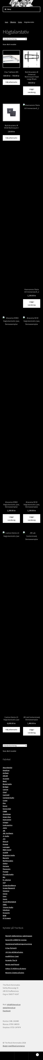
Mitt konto (7, 1056)
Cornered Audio (8, 798)
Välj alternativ (11, 82)
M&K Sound (7, 850)
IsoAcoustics (7, 825)
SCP (4, 883)
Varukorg (33, 1054)
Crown (5, 800)
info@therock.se (14, 1004)
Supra (5, 899)
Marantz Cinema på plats (14, 973)
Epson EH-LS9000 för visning (15, 940)
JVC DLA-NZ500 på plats (14, 952)
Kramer (5, 844)
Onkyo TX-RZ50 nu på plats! (15, 968)
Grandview (7, 814)
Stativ (20, 22)
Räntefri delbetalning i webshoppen (18, 936)
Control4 (6, 795)
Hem (6, 22)
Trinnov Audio (8, 907)
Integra (5, 822)
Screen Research (9, 888)
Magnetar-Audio (9, 855)
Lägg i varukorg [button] (31, 90)
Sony (4, 896)
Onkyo (5, 863)
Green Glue (7, 817)
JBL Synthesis (8, 833)
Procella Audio (8, 874)
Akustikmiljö (7, 768)
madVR (5, 852)
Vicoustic (6, 913)
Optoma (6, 866)
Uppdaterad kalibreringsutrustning (18, 944)
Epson (5, 806)
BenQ (5, 781)
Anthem (6, 773)
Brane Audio (7, 784)
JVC (4, 839)
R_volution (7, 880)
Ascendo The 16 (11, 960)
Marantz (6, 858)
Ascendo (6, 779)
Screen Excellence (9, 885)
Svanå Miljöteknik (9, 902)
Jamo (5, 828)
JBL (4, 831)
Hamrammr (7, 820)
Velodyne (6, 910)
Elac (4, 803)
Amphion (6, 770)
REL (4, 877)
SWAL (5, 904)
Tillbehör (13, 22)
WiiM (4, 915)
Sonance (6, 891)
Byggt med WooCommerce (14, 1046)
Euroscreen (7, 809)
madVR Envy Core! (12, 956)
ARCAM (5, 776)
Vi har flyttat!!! (11, 948)
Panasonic (7, 869)
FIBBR (5, 811)
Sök (21, 1056)
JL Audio (6, 836)
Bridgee (5, 787)
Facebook (7, 1011)
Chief (5, 792)
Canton (5, 789)
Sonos (5, 894)
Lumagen (6, 847)
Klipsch (5, 841)
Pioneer (5, 872)
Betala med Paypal (12, 964)
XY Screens (7, 918)
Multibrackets (8, 861)
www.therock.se (9, 1007)
